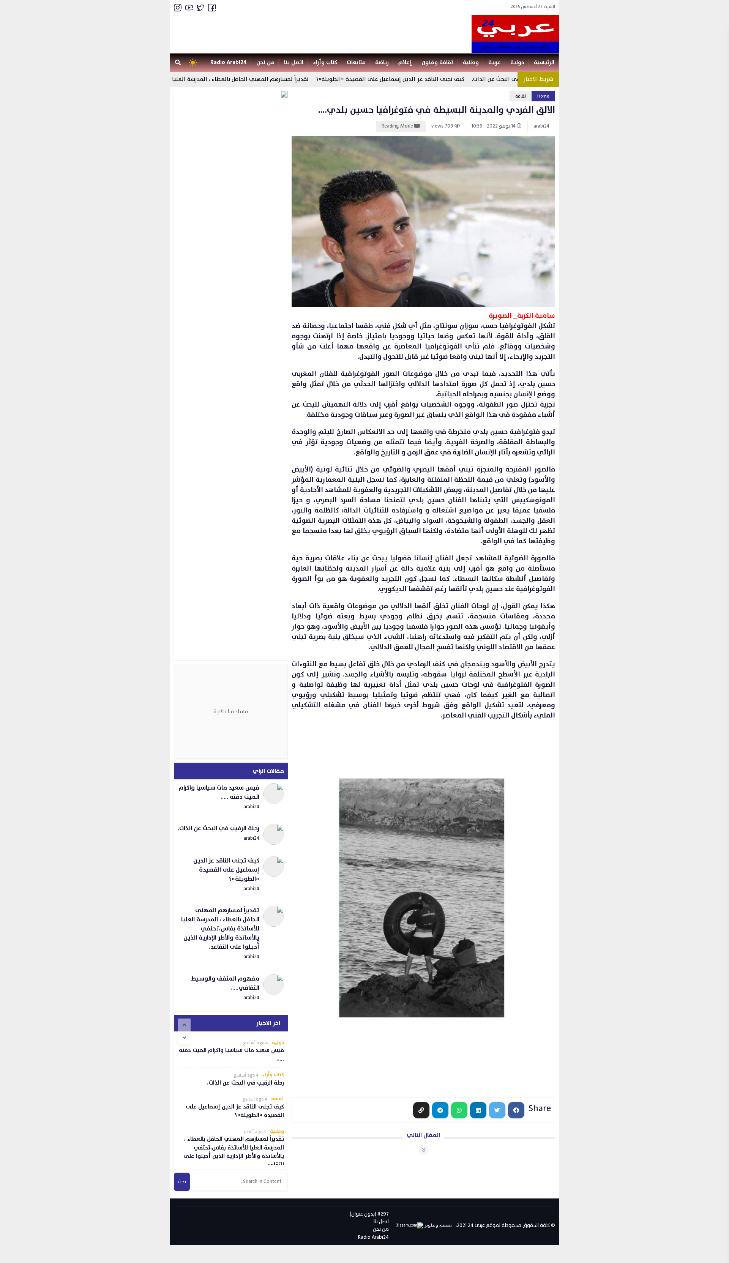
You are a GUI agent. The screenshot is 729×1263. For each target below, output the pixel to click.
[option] (231, 1051)
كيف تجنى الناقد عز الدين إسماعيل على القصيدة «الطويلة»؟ (409, 79)
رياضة (382, 62)
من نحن (265, 62)
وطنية (471, 62)
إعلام (405, 62)
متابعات (356, 62)
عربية (494, 62)
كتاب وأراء (325, 62)
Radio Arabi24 (228, 62)
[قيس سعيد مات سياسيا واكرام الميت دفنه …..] (231, 797)
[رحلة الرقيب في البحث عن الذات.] (231, 834)
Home (543, 96)
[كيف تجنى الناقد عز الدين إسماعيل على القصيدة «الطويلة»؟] (231, 875)
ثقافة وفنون (437, 62)
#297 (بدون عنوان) (369, 1213)
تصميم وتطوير (437, 1225)
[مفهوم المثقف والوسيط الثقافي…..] (231, 988)
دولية (517, 62)
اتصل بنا (293, 62)
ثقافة (520, 96)
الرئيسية (544, 62)
